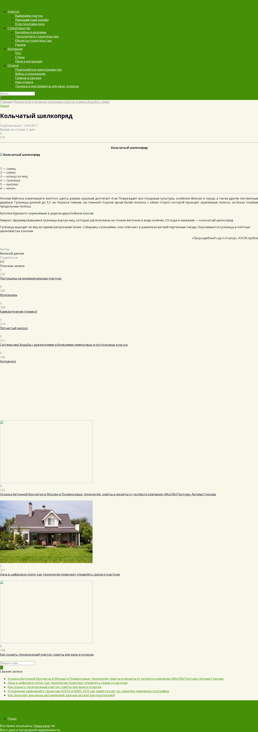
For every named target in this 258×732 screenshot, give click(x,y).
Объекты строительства (33, 40)
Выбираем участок (29, 16)
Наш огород (24, 82)
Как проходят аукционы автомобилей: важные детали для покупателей (61, 695)
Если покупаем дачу (30, 24)
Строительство (19, 28)
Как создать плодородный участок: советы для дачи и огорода (54, 687)
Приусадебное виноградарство (38, 70)
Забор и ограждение (30, 74)
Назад (4, 106)
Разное (20, 45)
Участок (13, 11)
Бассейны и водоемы (30, 32)
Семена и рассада (28, 78)
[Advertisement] (113, 394)
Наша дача (42, 726)
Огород (13, 65)
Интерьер (15, 49)
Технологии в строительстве (37, 36)
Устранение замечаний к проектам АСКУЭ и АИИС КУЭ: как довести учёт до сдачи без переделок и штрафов (88, 691)
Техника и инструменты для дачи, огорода (47, 86)
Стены (20, 57)
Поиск (12, 719)
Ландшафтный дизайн (32, 20)
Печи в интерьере (28, 61)
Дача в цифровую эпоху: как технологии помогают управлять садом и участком (67, 683)
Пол (18, 53)
